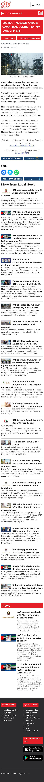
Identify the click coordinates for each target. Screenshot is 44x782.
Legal (28, 726)
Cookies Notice (32, 710)
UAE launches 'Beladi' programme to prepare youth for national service (21, 384)
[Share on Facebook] (3, 172)
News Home (10, 38)
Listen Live (30, 723)
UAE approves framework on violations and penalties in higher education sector (21, 363)
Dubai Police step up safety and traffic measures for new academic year (21, 464)
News (6, 605)
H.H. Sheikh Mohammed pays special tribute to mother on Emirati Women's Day (21, 238)
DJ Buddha (8, 720)
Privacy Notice (31, 713)
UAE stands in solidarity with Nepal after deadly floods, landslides (21, 485)
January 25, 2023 (22, 153)
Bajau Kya (7, 713)
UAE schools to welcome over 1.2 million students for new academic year (22, 507)
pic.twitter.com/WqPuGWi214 (22, 146)
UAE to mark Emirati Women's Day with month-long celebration (22, 423)
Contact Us (30, 715)
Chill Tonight (9, 718)
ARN (27, 728)
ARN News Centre (33, 731)
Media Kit (29, 720)
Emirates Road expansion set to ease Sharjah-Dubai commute (21, 324)
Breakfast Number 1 (11, 710)
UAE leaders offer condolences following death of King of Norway (21, 262)
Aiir (14, 774)
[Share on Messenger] (10, 172)
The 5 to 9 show (10, 715)
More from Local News (30, 38)
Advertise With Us (33, 718)
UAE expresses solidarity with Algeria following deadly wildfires (21, 193)
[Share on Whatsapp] (16, 172)
